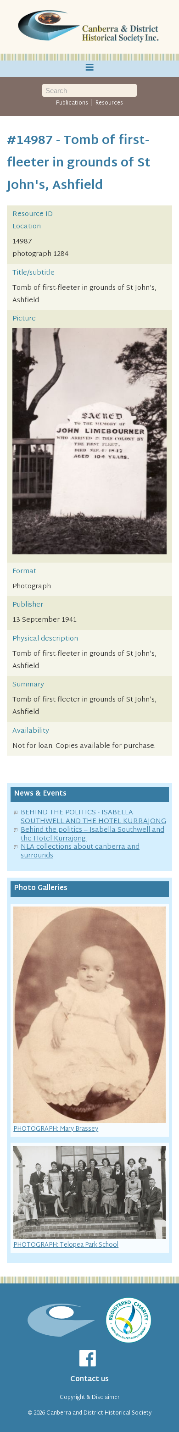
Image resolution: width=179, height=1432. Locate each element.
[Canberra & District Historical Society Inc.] (89, 27)
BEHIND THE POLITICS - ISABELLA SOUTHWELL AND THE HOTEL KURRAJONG (93, 817)
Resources (109, 103)
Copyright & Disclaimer (90, 1398)
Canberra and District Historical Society (98, 1413)
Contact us (89, 1379)
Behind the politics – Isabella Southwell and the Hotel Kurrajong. (92, 834)
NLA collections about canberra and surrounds (80, 851)
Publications (72, 103)
